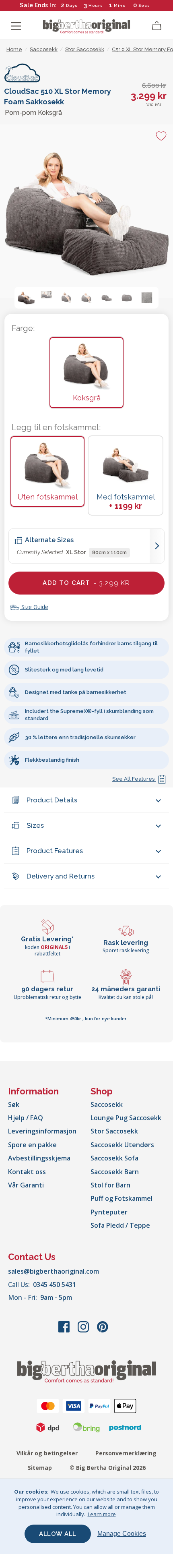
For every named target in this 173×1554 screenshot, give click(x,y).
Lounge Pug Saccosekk (126, 1117)
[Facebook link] (64, 1330)
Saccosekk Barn (115, 1171)
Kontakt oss (27, 1171)
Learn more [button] (102, 1514)
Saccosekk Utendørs (122, 1144)
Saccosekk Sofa (114, 1158)
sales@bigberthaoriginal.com (53, 1271)
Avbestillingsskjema (39, 1158)
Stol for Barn (110, 1185)
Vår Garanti (26, 1185)
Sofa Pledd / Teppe (120, 1225)
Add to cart (86, 583)
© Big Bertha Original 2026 (108, 1467)
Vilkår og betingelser (47, 1453)
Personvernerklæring (126, 1453)
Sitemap (40, 1467)
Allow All (57, 1533)
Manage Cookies (121, 1533)
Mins (120, 5)
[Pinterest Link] (102, 1330)
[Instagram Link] (84, 1330)
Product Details (52, 800)
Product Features (55, 851)
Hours (96, 5)
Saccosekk (107, 1104)
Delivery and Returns (61, 876)
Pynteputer (109, 1212)
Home (14, 49)
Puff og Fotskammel (121, 1198)
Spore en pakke (32, 1144)
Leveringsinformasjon (42, 1131)
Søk (13, 1104)
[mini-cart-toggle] (157, 26)
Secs (144, 5)
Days (72, 5)
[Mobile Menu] (16, 26)
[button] (26, 297)
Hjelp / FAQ (25, 1117)
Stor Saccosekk (114, 1131)
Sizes (35, 825)
